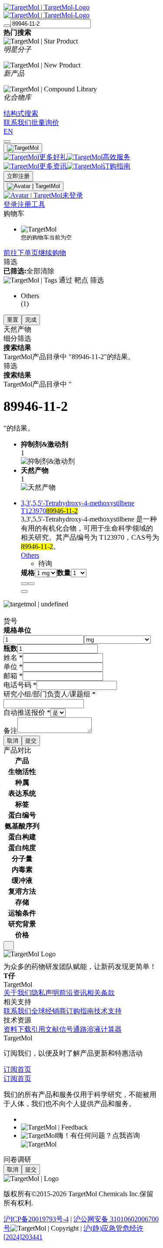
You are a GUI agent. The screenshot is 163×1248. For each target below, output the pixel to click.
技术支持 (108, 1011)
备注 (10, 730)
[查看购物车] (6, 141)
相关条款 (101, 992)
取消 (12, 740)
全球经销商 (48, 1011)
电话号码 (20, 685)
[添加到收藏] (24, 583)
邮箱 (13, 676)
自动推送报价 (26, 712)
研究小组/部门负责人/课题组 (49, 694)
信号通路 (73, 1029)
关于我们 (17, 992)
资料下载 (17, 1029)
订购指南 (80, 1011)
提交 (31, 740)
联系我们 (17, 1011)
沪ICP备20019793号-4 (36, 1219)
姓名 (13, 657)
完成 (31, 319)
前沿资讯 (73, 992)
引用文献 (45, 1029)
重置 (12, 319)
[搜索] (6, 25)
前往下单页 (20, 252)
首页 (24, 1069)
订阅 (10, 1069)
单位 (13, 666)
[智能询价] (31, 583)
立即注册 (18, 176)
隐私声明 (45, 992)
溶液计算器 (104, 1029)
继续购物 (52, 252)
